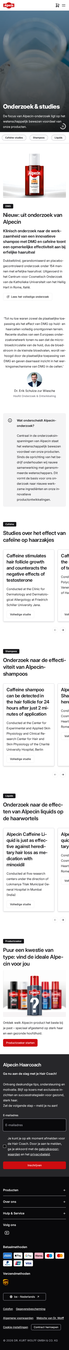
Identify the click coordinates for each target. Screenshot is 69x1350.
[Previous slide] (55, 630)
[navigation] (34, 138)
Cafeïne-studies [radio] (14, 137)
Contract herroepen (46, 1327)
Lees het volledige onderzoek (30, 296)
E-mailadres (10, 1115)
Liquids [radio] (58, 137)
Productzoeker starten (20, 1042)
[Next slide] (63, 630)
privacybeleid (40, 1154)
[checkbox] (4, 1146)
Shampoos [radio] (39, 137)
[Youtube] (7, 1233)
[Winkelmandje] (57, 5)
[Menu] (63, 5)
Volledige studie (20, 614)
